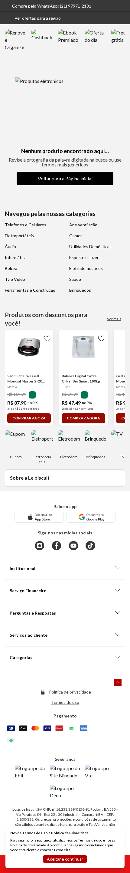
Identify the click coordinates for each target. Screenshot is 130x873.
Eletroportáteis (19, 235)
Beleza (11, 268)
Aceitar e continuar (65, 859)
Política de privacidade (70, 691)
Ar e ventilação (83, 224)
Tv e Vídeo (15, 279)
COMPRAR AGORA (29, 418)
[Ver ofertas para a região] (122, 18)
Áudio (10, 246)
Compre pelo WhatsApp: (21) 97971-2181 (51, 5)
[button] (33, 18)
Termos (84, 840)
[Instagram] (39, 545)
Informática (16, 257)
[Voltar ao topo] (118, 682)
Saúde (75, 279)
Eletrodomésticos (86, 268)
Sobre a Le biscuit (30, 478)
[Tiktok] (90, 545)
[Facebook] (56, 545)
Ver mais (114, 319)
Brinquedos (80, 290)
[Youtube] (73, 545)
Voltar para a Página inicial (65, 178)
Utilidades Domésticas (90, 246)
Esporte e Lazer (84, 257)
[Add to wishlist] (46, 337)
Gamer (75, 235)
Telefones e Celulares (25, 224)
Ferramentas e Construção (30, 290)
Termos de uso (65, 702)
